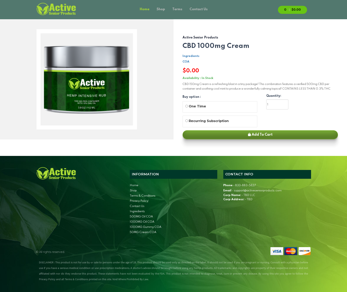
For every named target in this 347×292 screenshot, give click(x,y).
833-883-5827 (245, 185)
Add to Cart (261, 134)
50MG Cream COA (143, 232)
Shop (161, 9)
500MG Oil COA (141, 216)
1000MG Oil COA (142, 221)
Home (144, 9)
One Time (197, 106)
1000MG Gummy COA (145, 227)
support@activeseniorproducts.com (258, 190)
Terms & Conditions (142, 195)
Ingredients (191, 56)
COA (186, 61)
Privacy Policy (139, 201)
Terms (177, 9)
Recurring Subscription (209, 121)
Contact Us (199, 9)
